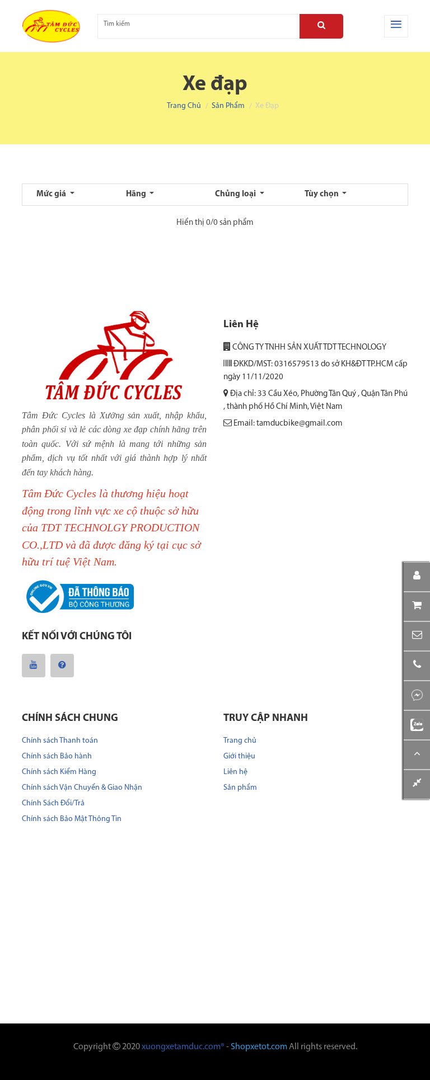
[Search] (321, 26)
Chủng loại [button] (236, 194)
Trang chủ (184, 106)
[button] (417, 636)
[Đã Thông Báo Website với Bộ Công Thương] (78, 597)
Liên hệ (235, 772)
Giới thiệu (239, 756)
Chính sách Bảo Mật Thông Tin (71, 819)
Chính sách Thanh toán (60, 741)
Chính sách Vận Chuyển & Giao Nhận (82, 788)
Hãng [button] (137, 194)
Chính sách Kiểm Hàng (59, 772)
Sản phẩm (228, 106)
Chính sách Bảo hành (57, 756)
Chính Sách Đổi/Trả (53, 803)
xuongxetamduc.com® (183, 1047)
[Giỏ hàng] (417, 606)
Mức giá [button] (52, 194)
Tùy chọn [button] (322, 194)
